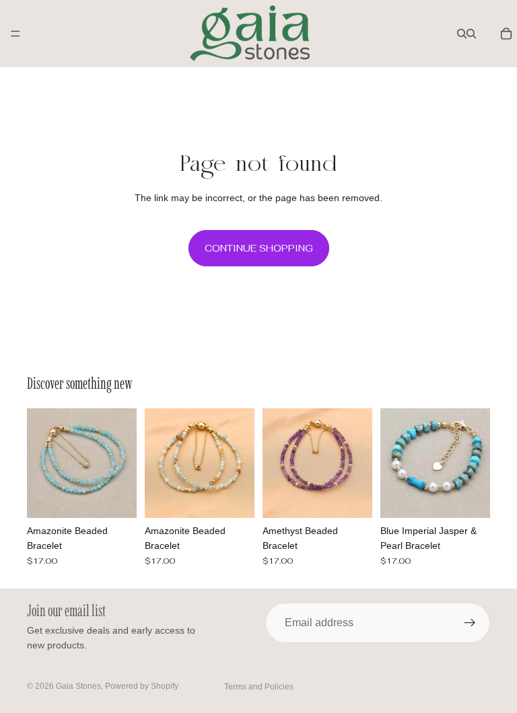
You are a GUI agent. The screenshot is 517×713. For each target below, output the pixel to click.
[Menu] (15, 33)
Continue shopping (259, 248)
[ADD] (116, 497)
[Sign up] (470, 623)
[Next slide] (122, 463)
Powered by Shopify (141, 686)
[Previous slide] (42, 463)
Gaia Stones (78, 686)
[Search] (462, 33)
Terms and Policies (259, 686)
